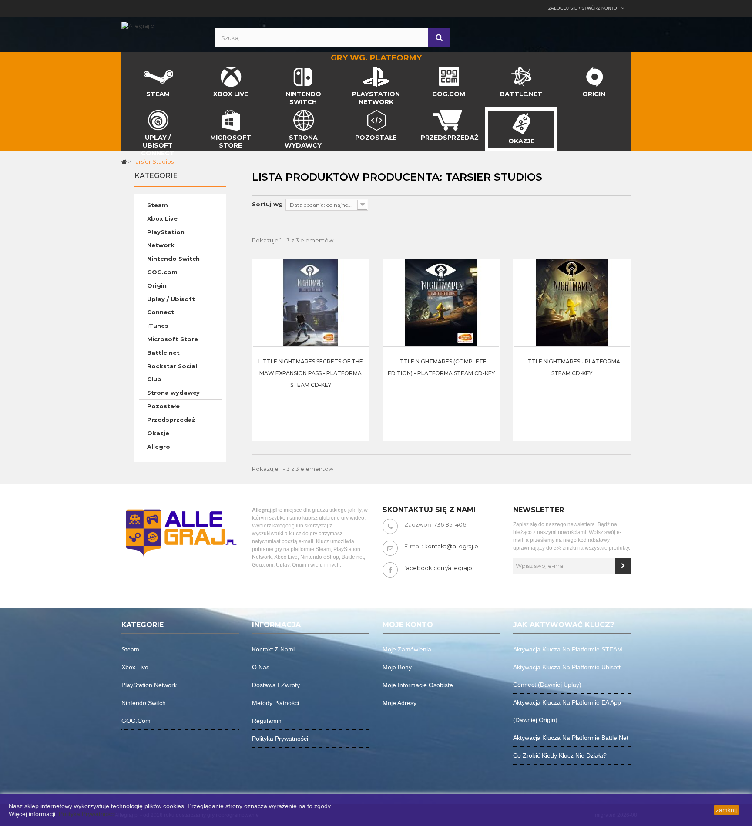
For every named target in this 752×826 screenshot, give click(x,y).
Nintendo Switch (173, 258)
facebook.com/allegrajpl (438, 567)
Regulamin (267, 720)
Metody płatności (275, 702)
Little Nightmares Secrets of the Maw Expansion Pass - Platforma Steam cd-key (310, 373)
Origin (157, 285)
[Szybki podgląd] (360, 285)
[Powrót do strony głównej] (124, 161)
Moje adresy (399, 702)
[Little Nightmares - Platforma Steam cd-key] (571, 302)
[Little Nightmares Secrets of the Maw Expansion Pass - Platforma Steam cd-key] (310, 302)
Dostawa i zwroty (276, 685)
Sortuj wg (267, 204)
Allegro (158, 446)
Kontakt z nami (273, 649)
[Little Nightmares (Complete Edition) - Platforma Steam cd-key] (441, 302)
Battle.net (163, 352)
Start (128, 69)
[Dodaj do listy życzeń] (360, 307)
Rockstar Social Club (172, 373)
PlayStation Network (166, 238)
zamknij (726, 809)
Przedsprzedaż (171, 419)
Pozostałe (163, 406)
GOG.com (162, 272)
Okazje (158, 433)
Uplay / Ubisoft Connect (171, 305)
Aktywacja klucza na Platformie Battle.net (570, 737)
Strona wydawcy (173, 392)
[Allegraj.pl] (138, 24)
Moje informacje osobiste (418, 685)
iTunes (157, 325)
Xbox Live (162, 218)
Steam (157, 204)
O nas (260, 667)
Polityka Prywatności (87, 813)
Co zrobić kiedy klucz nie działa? (560, 755)
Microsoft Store (172, 339)
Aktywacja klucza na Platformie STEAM (567, 649)
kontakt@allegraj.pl (452, 546)
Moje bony (397, 667)
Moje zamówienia (407, 649)
